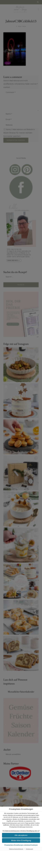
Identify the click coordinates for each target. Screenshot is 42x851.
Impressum (29, 849)
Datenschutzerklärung (16, 849)
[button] (21, 840)
